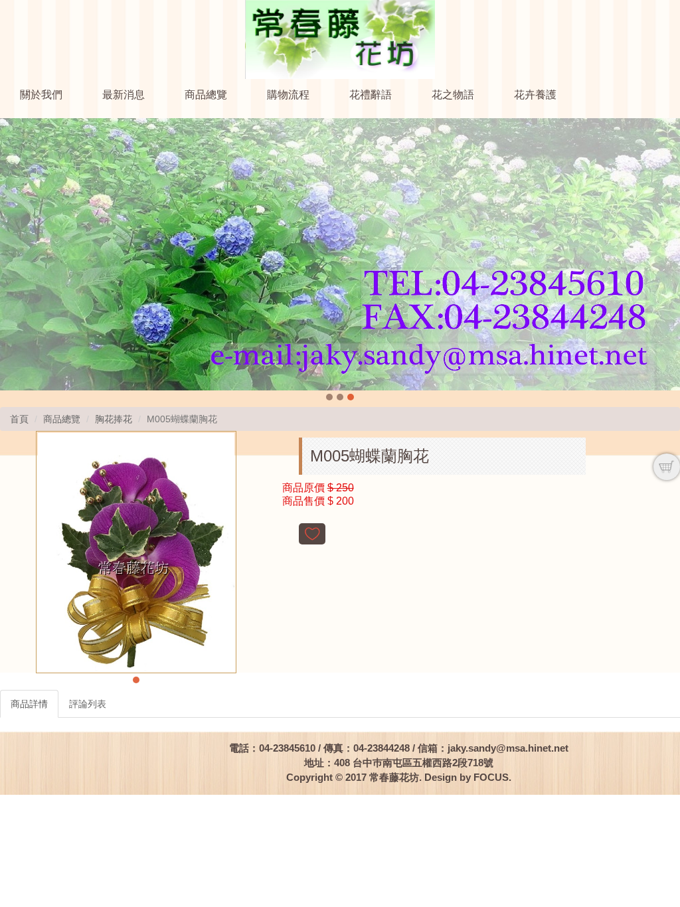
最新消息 (123, 94)
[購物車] (666, 467)
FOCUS (491, 777)
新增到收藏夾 (312, 533)
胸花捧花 (113, 419)
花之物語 (453, 94)
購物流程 (288, 94)
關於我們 (41, 94)
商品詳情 (29, 704)
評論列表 (87, 704)
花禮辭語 (370, 94)
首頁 (19, 419)
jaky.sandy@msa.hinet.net (508, 748)
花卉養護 (535, 94)
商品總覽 (206, 94)
